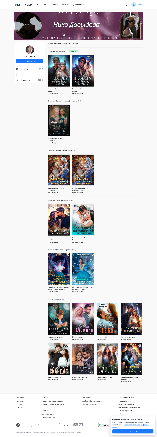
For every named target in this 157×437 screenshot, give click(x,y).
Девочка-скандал (54, 377)
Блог (31, 74)
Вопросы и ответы (47, 414)
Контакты (19, 401)
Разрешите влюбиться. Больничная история (80, 239)
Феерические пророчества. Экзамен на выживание (58, 288)
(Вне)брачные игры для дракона (129, 378)
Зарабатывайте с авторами (91, 401)
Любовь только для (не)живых (55, 140)
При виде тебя (102, 337)
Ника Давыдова (29, 56)
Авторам (19, 404)
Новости (19, 407)
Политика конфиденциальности (52, 404)
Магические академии (126, 404)
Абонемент (79, 5)
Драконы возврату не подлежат (56, 189)
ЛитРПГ (121, 414)
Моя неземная (77, 337)
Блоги (55, 5)
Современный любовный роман (129, 407)
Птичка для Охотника (80, 377)
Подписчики (31, 80)
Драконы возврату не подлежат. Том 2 (80, 189)
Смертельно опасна (104, 377)
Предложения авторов (89, 404)
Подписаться (29, 61)
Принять (133, 431)
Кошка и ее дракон (55, 337)
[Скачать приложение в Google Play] (104, 425)
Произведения (31, 69)
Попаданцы (122, 401)
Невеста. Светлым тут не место (81, 90)
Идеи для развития (48, 417)
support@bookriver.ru (65, 426)
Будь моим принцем (128, 337)
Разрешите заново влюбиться (55, 239)
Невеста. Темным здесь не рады (58, 90)
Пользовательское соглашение (52, 401)
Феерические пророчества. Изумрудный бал (82, 288)
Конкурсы (65, 5)
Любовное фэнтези (125, 410)
